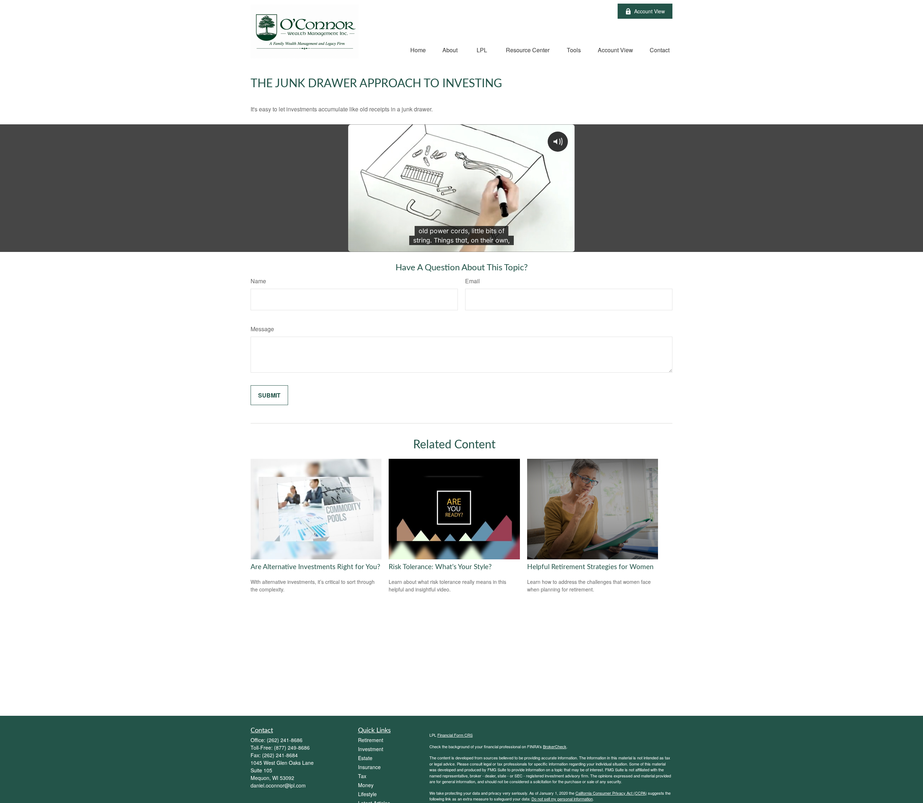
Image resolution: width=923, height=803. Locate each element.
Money (366, 785)
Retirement (370, 740)
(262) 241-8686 (284, 740)
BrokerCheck (554, 746)
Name (258, 281)
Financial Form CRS (455, 735)
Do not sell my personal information (562, 799)
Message (262, 329)
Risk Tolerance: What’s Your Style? (440, 567)
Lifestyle (367, 794)
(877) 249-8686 (292, 747)
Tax (362, 776)
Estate (365, 758)
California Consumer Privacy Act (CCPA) (611, 793)
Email (472, 281)
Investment (370, 749)
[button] (418, 49)
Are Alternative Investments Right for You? (315, 567)
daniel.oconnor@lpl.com (278, 785)
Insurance (369, 767)
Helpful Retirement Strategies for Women (590, 567)
